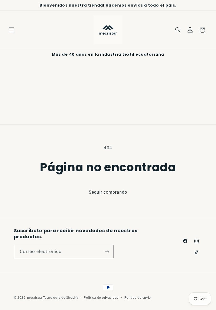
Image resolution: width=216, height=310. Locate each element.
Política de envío (137, 297)
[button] (12, 30)
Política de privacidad (101, 297)
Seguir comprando (108, 192)
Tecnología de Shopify (60, 297)
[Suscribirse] (107, 251)
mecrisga (34, 297)
